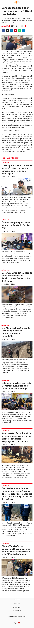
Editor (26, 26)
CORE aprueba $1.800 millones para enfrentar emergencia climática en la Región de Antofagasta (17, 169)
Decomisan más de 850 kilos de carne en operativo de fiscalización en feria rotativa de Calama (17, 276)
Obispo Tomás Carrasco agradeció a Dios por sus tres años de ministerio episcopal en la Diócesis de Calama (16, 550)
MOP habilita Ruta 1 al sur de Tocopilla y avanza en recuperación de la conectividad (16, 332)
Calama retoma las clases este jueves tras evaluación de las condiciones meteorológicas (16, 386)
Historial (17, 603)
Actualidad (6, 26)
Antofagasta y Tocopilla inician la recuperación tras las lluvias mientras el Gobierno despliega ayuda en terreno (17, 437)
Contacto (17, 600)
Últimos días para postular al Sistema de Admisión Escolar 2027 (16, 225)
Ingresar (18, 610)
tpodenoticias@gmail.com (17, 616)
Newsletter (17, 607)
